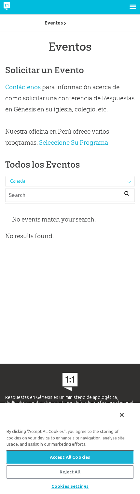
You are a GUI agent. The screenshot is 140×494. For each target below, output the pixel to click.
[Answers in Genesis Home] (20, 7)
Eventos (54, 22)
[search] (127, 194)
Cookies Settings (70, 486)
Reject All (70, 471)
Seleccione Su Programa (73, 142)
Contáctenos (23, 87)
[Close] (122, 415)
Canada (17, 181)
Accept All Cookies (70, 457)
